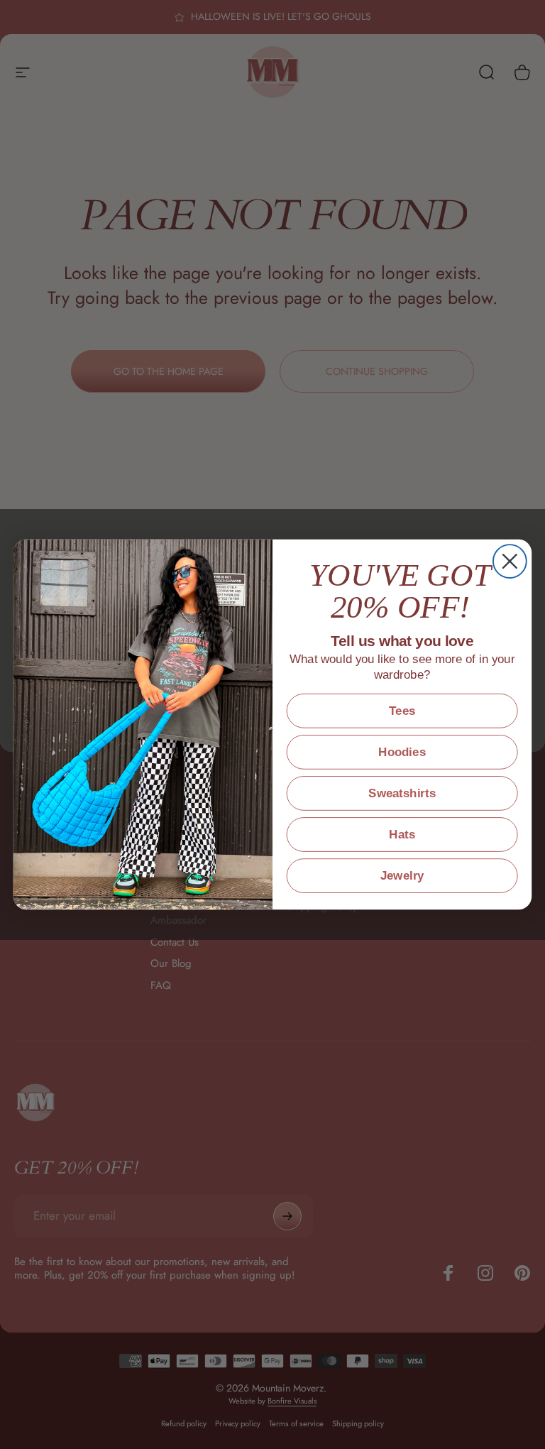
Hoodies (401, 752)
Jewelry (402, 875)
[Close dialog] (510, 561)
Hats (402, 834)
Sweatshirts (402, 793)
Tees (402, 711)
